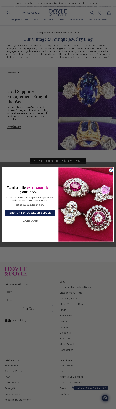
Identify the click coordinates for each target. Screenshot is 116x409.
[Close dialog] (111, 170)
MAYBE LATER (30, 221)
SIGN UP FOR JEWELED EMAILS (30, 213)
